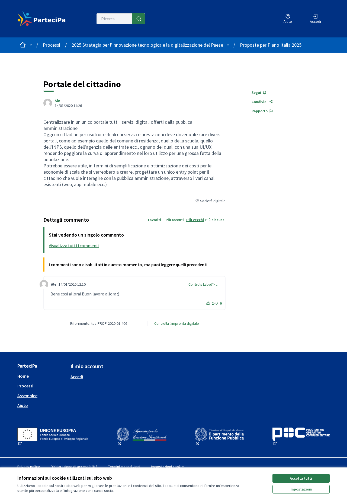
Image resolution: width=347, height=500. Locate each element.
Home (23, 376)
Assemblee (27, 395)
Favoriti (154, 219)
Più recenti (175, 219)
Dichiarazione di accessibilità (74, 466)
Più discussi (215, 219)
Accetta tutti (301, 478)
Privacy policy (28, 466)
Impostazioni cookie (167, 466)
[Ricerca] (138, 18)
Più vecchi (195, 219)
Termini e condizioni (124, 466)
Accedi (76, 376)
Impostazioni (301, 489)
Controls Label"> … (204, 284)
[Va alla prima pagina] (41, 19)
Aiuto (22, 405)
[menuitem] (41, 376)
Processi (51, 45)
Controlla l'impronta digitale (176, 323)
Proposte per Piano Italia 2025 (270, 45)
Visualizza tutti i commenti (74, 245)
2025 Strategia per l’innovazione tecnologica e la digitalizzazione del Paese (147, 45)
